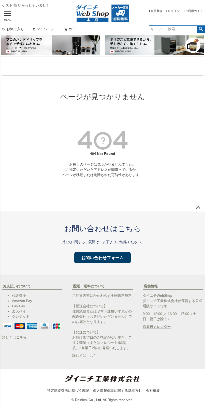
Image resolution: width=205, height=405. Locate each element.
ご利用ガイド (194, 11)
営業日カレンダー (157, 327)
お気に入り (15, 29)
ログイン (174, 11)
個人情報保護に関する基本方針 (117, 391)
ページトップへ (198, 208)
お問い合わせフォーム (102, 257)
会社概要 (153, 391)
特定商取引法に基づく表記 (68, 391)
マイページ (45, 29)
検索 (201, 29)
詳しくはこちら (14, 337)
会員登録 (156, 11)
